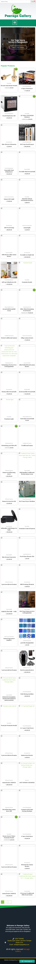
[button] (35, 1)
